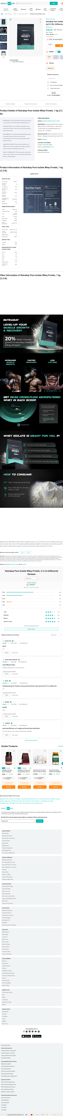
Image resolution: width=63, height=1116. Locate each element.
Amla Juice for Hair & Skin (8, 896)
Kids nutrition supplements (8, 1082)
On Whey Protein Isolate (44, 798)
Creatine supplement (7, 848)
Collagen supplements (7, 879)
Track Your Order (6, 951)
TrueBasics (5, 1016)
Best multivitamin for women (9, 864)
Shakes (4, 1004)
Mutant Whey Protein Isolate (16, 803)
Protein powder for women (8, 1053)
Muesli (3, 997)
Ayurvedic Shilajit (6, 888)
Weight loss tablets (6, 1064)
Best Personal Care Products (9, 925)
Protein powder (6, 840)
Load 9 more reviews (31, 740)
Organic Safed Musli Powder (9, 898)
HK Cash (4, 968)
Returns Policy (5, 946)
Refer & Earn (5, 963)
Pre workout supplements (8, 852)
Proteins (24, 564)
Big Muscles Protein (4, 798)
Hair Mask (4, 922)
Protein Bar (5, 999)
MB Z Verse (5, 1023)
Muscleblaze (18, 798)
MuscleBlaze (5, 1011)
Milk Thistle (5, 901)
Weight (51, 51)
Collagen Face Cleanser (7, 915)
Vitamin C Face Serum (7, 903)
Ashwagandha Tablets (7, 886)
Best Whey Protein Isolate (17, 801)
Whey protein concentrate (8, 838)
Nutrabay (50, 27)
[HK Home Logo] (8, 3)
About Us (4, 961)
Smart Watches (5, 1100)
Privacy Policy (5, 949)
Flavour (51, 63)
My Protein (12, 798)
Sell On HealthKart (6, 983)
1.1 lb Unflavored (23, 643)
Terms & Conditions (7, 954)
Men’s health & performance (8, 1087)
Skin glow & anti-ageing (7, 1073)
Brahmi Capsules (6, 893)
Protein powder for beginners (8, 1050)
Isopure (58, 798)
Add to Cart (10, 783)
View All (60, 746)
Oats (3, 994)
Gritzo (3, 1018)
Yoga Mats (4, 1105)
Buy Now (8, 787)
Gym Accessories (5, 1097)
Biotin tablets (5, 872)
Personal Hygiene (6, 917)
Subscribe (39, 821)
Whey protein (5, 833)
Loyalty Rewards (6, 965)
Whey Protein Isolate (50, 19)
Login (53, 3)
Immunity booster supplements (9, 1076)
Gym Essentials (5, 1102)
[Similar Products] (8, 757)
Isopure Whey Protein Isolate (47, 801)
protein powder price (38, 803)
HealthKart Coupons (7, 970)
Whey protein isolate (7, 835)
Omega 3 (4, 869)
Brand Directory (6, 980)
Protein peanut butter (7, 992)
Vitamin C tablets (6, 874)
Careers (4, 978)
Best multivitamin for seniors (9, 867)
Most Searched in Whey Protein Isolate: (10, 795)
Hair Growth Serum (6, 912)
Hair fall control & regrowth (8, 1071)
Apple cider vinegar (6, 1002)
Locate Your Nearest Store (8, 975)
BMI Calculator (5, 932)
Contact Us (4, 937)
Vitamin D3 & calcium (7, 877)
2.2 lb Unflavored (23, 704)
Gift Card (45, 9)
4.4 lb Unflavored (22, 661)
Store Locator (5, 941)
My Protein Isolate (27, 801)
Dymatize (2, 801)
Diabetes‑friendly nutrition (7, 1091)
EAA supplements (6, 850)
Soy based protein (5, 1058)
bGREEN (4, 1021)
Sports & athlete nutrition (7, 1089)
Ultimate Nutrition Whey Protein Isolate (30, 798)
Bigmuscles (8, 801)
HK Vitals (4, 1014)
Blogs (39, 9)
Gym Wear (3, 1110)
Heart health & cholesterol (7, 1066)
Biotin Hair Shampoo (7, 910)
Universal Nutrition (36, 801)
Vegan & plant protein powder (8, 1055)
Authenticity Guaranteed (8, 973)
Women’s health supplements (8, 1084)
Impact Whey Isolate (4, 803)
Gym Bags (3, 1107)
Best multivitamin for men (8, 862)
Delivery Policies (6, 944)
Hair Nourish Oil (5, 920)
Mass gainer (5, 843)
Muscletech (53, 798)
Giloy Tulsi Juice (6, 891)
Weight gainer (5, 845)
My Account (5, 939)
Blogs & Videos (5, 985)
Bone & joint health (6, 1068)
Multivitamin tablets (7, 859)
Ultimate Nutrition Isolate (28, 803)
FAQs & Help (5, 934)
